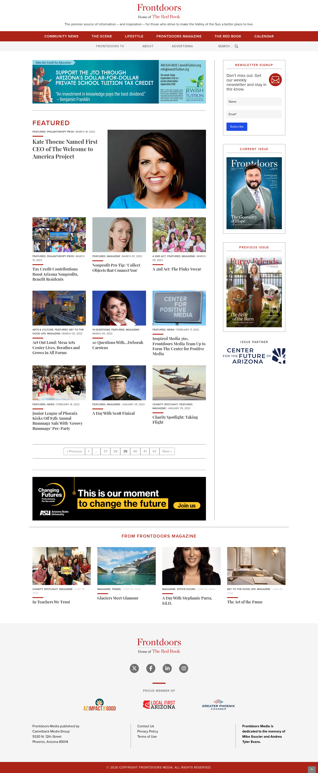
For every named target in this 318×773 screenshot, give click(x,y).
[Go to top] (312, 769)
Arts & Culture (42, 330)
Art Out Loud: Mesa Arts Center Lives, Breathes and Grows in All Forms (56, 348)
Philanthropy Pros (60, 132)
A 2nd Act (159, 256)
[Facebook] (150, 668)
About (148, 46)
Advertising (182, 46)
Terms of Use (147, 736)
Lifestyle (134, 36)
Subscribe (237, 126)
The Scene (102, 36)
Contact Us (145, 726)
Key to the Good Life (241, 589)
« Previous (74, 451)
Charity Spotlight (165, 404)
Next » (167, 451)
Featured (39, 132)
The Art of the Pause (245, 602)
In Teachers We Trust (51, 602)
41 (144, 451)
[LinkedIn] (167, 668)
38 (115, 451)
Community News (61, 36)
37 (105, 451)
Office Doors (186, 589)
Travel (116, 589)
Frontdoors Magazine (179, 36)
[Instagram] (183, 668)
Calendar (264, 36)
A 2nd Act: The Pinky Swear (177, 270)
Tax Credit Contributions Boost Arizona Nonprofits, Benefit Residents (55, 275)
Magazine (113, 256)
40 (135, 451)
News (170, 330)
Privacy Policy (147, 731)
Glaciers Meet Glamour (117, 599)
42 (154, 451)
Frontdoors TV (110, 46)
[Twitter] (134, 668)
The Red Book (228, 36)
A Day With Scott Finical (113, 414)
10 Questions (101, 330)
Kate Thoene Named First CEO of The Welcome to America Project (65, 149)
